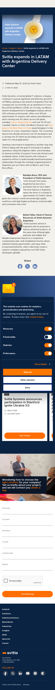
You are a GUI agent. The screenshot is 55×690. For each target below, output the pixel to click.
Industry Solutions (10, 618)
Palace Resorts (25, 122)
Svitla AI (5, 609)
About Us (6, 639)
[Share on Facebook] (20, 266)
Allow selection (27, 380)
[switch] (48, 337)
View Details (24, 436)
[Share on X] (27, 266)
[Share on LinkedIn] (35, 266)
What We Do (7, 622)
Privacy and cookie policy (11, 685)
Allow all (27, 372)
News (19, 48)
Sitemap (26, 685)
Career (5, 643)
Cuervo (14, 122)
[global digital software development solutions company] (27, 653)
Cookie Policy (37, 317)
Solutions (6, 613)
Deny (27, 387)
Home (4, 48)
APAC (4, 635)
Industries (6, 626)
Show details (41, 364)
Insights (12, 48)
